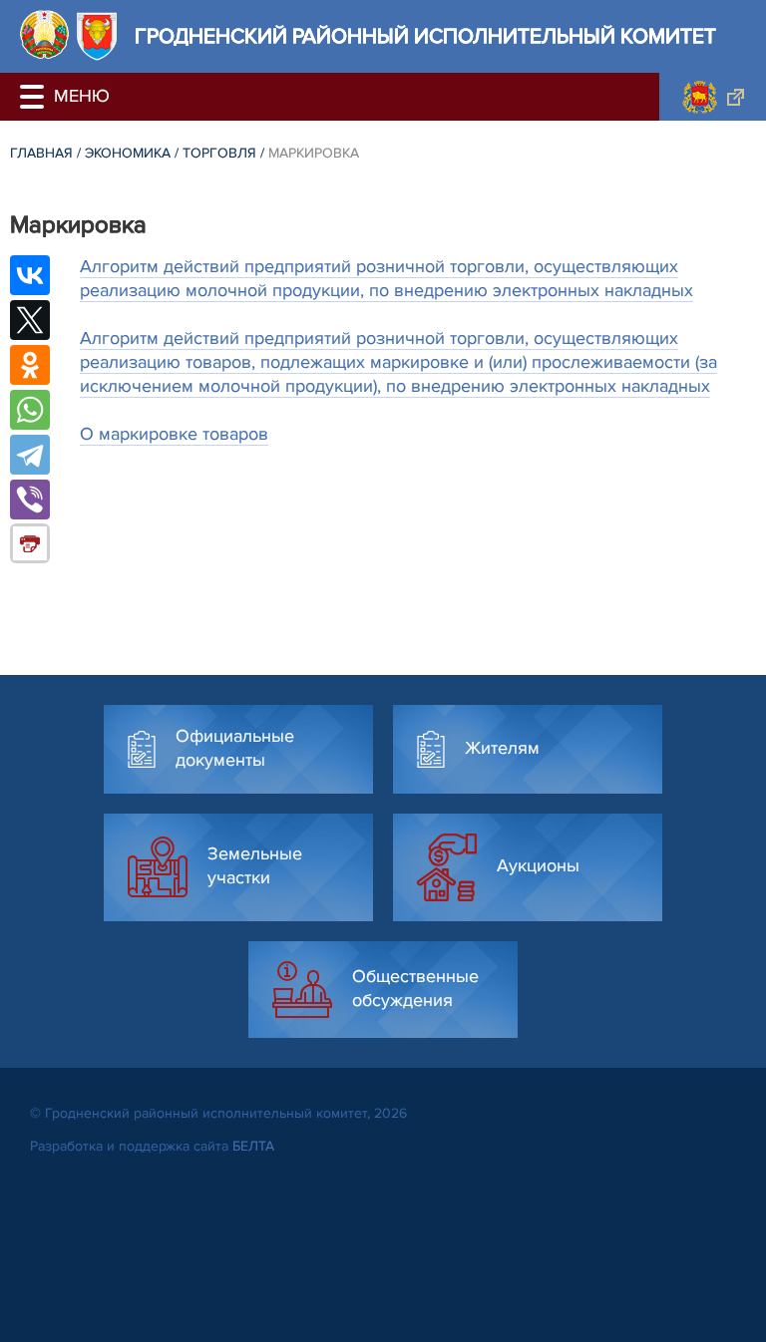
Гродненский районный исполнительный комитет (425, 36)
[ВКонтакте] (30, 275)
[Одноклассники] (30, 365)
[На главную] (44, 34)
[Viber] (30, 499)
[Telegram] (30, 455)
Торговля (219, 153)
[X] (30, 320)
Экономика (128, 153)
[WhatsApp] (30, 410)
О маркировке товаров (174, 434)
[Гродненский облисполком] (712, 97)
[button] (35, 97)
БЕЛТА (253, 1146)
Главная (41, 153)
